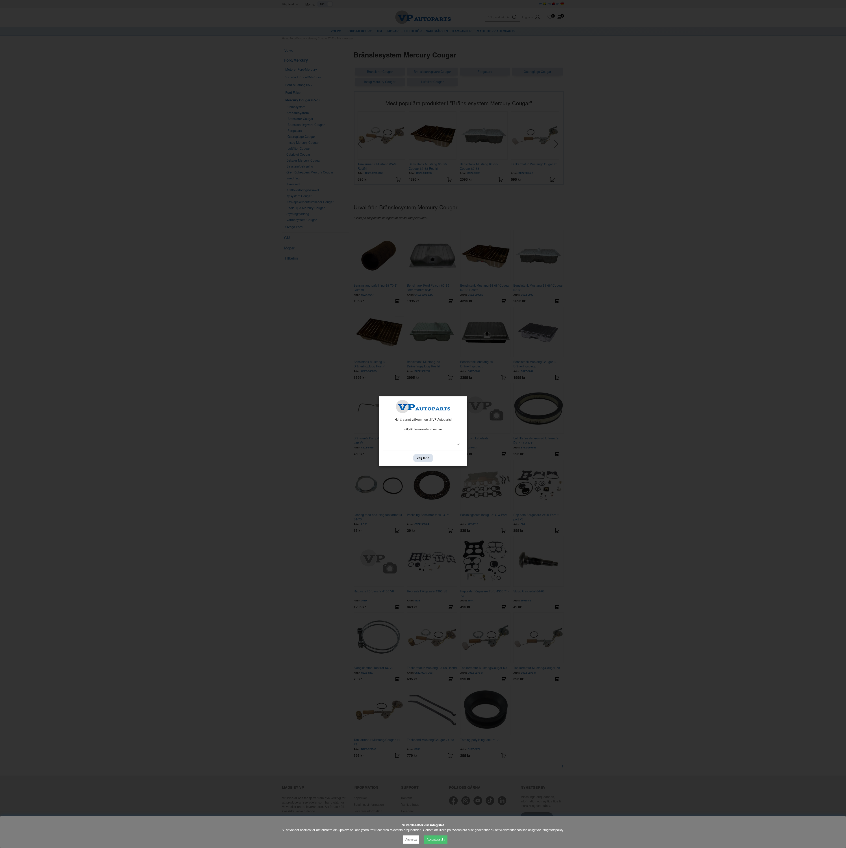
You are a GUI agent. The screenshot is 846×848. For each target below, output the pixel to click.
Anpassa (411, 839)
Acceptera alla (436, 839)
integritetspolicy (552, 829)
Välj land (423, 458)
